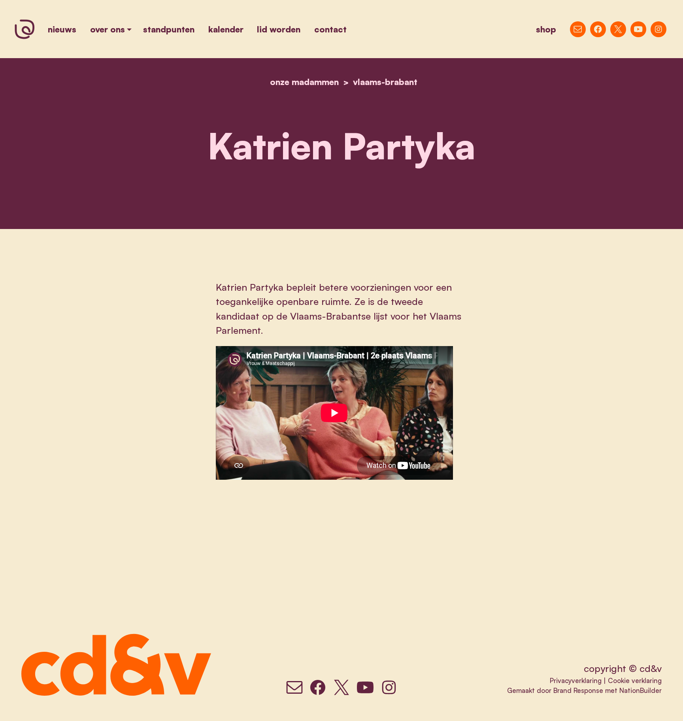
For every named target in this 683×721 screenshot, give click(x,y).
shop (546, 29)
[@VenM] (618, 29)
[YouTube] (638, 29)
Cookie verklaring (635, 680)
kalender (225, 29)
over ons (107, 29)
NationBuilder (640, 690)
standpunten (168, 29)
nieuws (62, 29)
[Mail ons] (578, 29)
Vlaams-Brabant (385, 81)
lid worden (278, 29)
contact (330, 29)
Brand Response (578, 690)
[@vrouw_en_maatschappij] (658, 29)
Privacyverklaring (576, 680)
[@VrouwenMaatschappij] (598, 29)
